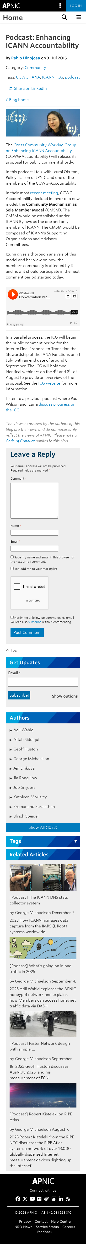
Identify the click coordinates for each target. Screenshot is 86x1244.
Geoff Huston (25, 749)
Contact (41, 1221)
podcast (72, 77)
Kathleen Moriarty (30, 797)
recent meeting (44, 193)
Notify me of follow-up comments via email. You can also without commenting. (43, 620)
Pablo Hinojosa (25, 58)
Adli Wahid (23, 730)
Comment (19, 478)
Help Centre (61, 1221)
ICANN (48, 77)
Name (16, 526)
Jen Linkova (24, 768)
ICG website (49, 383)
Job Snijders (24, 787)
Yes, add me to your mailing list (35, 569)
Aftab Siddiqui (26, 739)
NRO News (23, 1227)
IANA (35, 77)
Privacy (25, 1221)
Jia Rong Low (25, 778)
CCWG (22, 77)
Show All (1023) (43, 827)
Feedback (45, 1232)
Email (15, 541)
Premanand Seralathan (34, 806)
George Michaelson (31, 758)
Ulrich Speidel (25, 816)
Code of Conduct (20, 441)
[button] (63, 17)
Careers (68, 1227)
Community (35, 67)
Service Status (47, 1227)
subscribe (34, 622)
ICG (59, 77)
